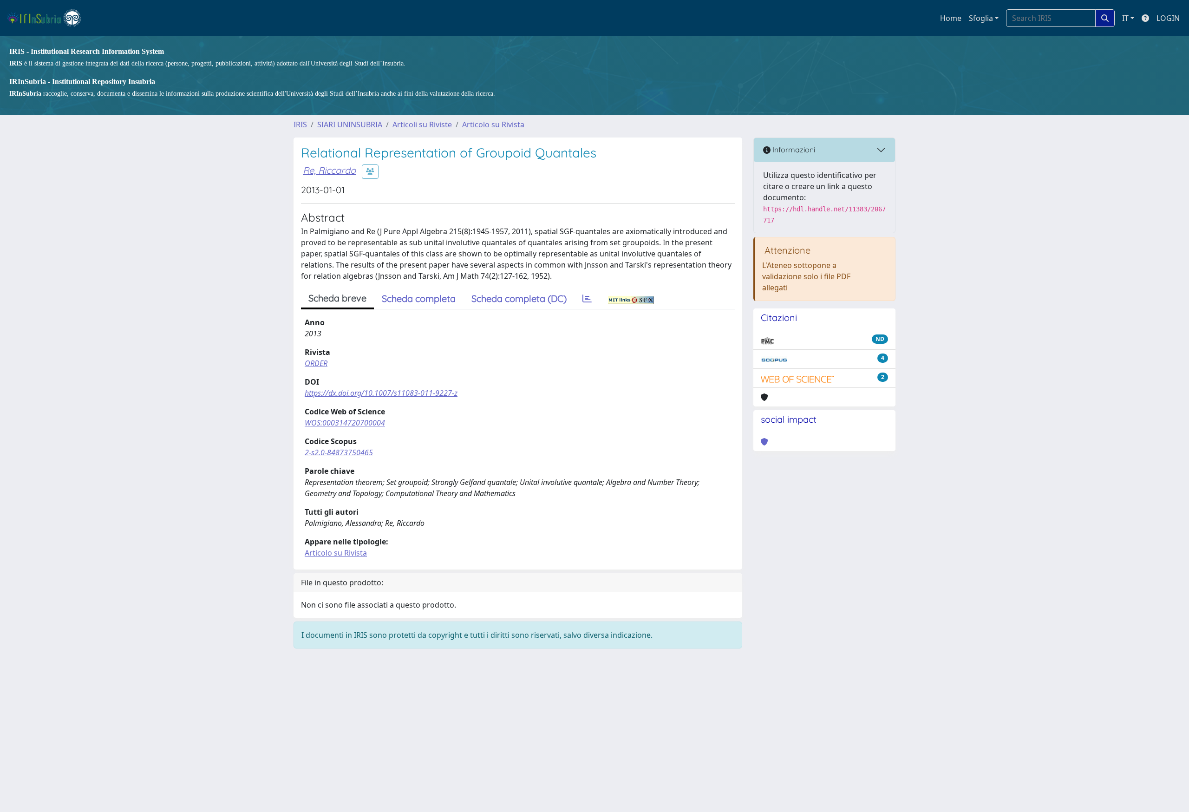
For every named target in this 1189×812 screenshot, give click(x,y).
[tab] (587, 298)
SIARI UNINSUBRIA (349, 124)
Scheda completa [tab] (419, 298)
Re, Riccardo (329, 170)
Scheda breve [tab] (337, 298)
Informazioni (793, 149)
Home (950, 18)
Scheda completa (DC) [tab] (519, 298)
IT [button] (1125, 18)
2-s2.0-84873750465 (339, 452)
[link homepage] (48, 18)
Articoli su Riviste (422, 124)
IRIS (300, 124)
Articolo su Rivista (493, 124)
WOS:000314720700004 (345, 423)
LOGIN (1168, 18)
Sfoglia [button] (981, 18)
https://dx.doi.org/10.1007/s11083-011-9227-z (381, 393)
